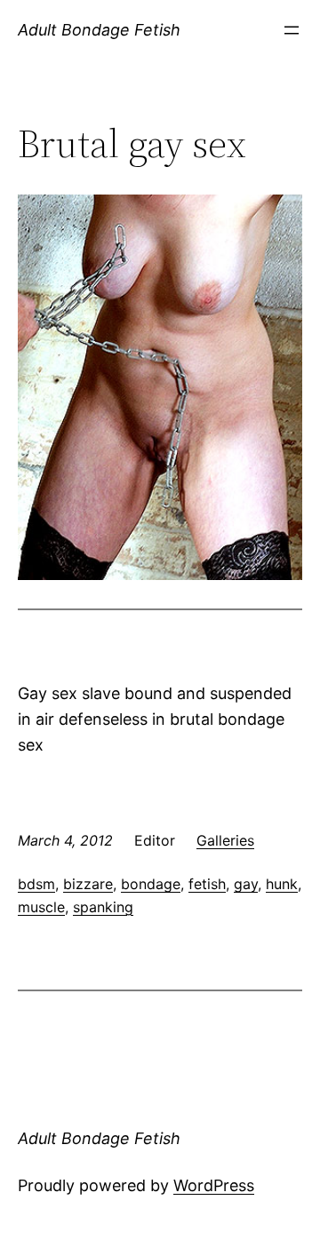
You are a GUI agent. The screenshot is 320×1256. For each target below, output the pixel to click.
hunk (282, 884)
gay (246, 884)
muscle (41, 907)
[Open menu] (291, 30)
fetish (207, 884)
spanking (103, 907)
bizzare (88, 884)
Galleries (225, 840)
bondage (150, 884)
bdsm (36, 884)
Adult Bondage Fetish (99, 29)
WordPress (213, 1185)
